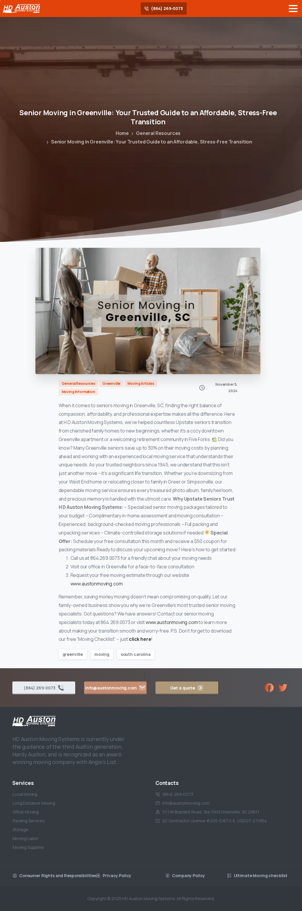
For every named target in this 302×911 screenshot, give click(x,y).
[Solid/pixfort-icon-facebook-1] (269, 687)
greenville (73, 654)
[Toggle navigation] (293, 9)
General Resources (158, 133)
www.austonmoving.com (96, 583)
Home (122, 133)
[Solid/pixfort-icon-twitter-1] (283, 687)
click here (140, 639)
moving (101, 654)
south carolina (136, 654)
